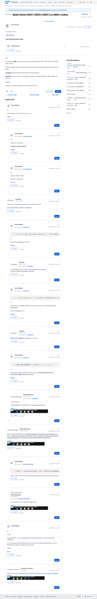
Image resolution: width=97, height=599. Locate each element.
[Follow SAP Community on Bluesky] (85, 596)
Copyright (20, 596)
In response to (24, 136)
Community (14, 2)
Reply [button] (58, 91)
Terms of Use (13, 596)
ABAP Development (10, 35)
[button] (85, 27)
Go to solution (49, 21)
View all (68, 113)
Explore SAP (82, 2)
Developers (43, 2)
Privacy (7, 596)
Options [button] (90, 14)
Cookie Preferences (51, 596)
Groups (36, 2)
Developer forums (45, 10)
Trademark (36, 596)
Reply (57, 125)
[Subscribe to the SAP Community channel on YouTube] (88, 596)
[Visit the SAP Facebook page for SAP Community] (82, 596)
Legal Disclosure (28, 596)
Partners (50, 2)
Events (55, 2)
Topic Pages (70, 2)
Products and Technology (26, 2)
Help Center (62, 2)
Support (42, 596)
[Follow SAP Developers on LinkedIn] (90, 596)
